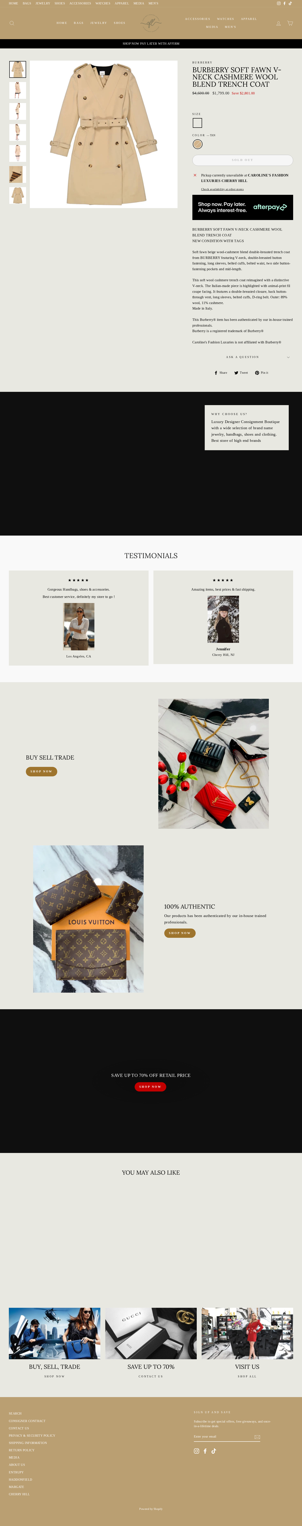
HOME (13, 3)
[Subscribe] (257, 1437)
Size (196, 114)
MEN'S (153, 3)
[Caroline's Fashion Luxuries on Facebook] (205, 1451)
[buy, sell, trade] (54, 1333)
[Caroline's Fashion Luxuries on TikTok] (213, 1451)
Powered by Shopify (150, 1509)
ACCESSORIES (80, 3)
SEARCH (15, 1413)
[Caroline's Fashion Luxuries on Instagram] (196, 1451)
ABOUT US (17, 1465)
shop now (42, 771)
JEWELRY (43, 3)
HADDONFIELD (20, 1479)
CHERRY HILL (19, 1494)
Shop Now (180, 933)
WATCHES (103, 3)
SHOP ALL (247, 1376)
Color (204, 135)
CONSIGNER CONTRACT (27, 1421)
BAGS (27, 3)
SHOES (60, 3)
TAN (197, 144)
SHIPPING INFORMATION (28, 1443)
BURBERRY (202, 62)
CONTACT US (19, 1428)
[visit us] (247, 1333)
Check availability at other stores (222, 189)
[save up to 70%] (151, 1333)
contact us (151, 1376)
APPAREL (122, 3)
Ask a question (242, 357)
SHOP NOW (150, 1086)
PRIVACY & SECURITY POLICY (32, 1435)
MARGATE (16, 1487)
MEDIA (139, 3)
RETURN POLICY (21, 1450)
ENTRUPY (16, 1472)
